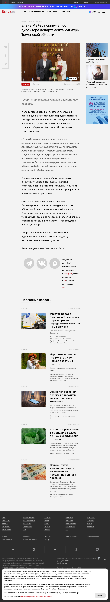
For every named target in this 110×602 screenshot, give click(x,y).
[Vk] (12, 549)
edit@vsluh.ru (62, 563)
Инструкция (6, 529)
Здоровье (90, 526)
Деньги (5, 523)
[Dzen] (76, 549)
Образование (71, 523)
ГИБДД (47, 540)
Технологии (27, 526)
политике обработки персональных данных (36, 597)
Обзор (46, 520)
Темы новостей (71, 537)
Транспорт (91, 517)
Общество (52, 12)
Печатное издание (30, 540)
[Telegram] (55, 549)
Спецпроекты (7, 540)
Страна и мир (70, 526)
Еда (67, 529)
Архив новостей (93, 537)
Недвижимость (29, 520)
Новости (31, 21)
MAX (64, 287)
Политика (38, 21)
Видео (4, 537)
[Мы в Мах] (92, 12)
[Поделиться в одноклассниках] (5, 55)
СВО (23, 12)
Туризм (47, 526)
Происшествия (36, 12)
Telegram (68, 273)
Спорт (46, 523)
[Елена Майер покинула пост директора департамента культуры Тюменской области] (50, 62)
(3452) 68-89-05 (63, 561)
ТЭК (24, 529)
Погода (47, 529)
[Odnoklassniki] (33, 549)
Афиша (89, 523)
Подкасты (27, 523)
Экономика (66, 12)
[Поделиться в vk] (5, 47)
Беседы (47, 517)
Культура (90, 520)
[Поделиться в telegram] (5, 64)
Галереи (26, 537)
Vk (65, 280)
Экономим (69, 517)
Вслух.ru (8, 11)
